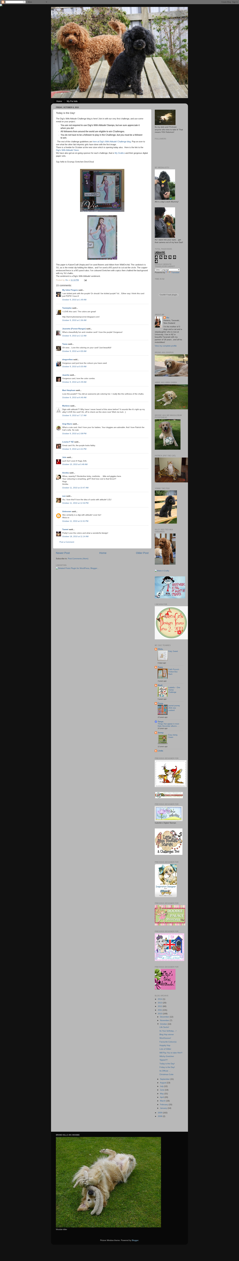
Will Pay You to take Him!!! (170, 1053)
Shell (160, 685)
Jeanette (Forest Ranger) (74, 329)
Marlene (66, 406)
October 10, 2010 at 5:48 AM (75, 464)
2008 (160, 1116)
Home (59, 101)
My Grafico (120, 153)
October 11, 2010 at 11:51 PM (75, 521)
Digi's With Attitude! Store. (67, 150)
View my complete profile (166, 346)
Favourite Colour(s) (167, 1042)
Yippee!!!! (163, 1060)
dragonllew (67, 359)
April (162, 1097)
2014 (160, 999)
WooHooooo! (165, 1038)
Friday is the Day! (167, 1067)
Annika (65, 473)
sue (64, 496)
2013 (160, 1003)
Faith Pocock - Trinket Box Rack (174, 671)
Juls (64, 457)
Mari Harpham (68, 390)
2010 (160, 1014)
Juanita (65, 375)
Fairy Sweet (173, 651)
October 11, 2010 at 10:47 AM (75, 488)
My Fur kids (72, 101)
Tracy (160, 667)
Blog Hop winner (166, 1034)
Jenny (160, 733)
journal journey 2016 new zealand (174, 708)
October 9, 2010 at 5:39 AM (74, 382)
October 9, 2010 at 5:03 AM (74, 367)
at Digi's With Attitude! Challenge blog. (114, 141)
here (95, 141)
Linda (160, 751)
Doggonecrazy (67, 13)
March (163, 1101)
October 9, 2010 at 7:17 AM (74, 415)
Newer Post (63, 552)
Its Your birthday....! (167, 1031)
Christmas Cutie (166, 1074)
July (162, 1086)
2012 (160, 1006)
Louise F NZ (68, 442)
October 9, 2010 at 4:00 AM (74, 351)
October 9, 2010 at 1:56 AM (74, 320)
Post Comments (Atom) (78, 559)
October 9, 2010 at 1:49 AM (74, 300)
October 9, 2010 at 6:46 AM (74, 397)
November (165, 1020)
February (164, 1105)
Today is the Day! (167, 1064)
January (164, 1108)
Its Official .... (165, 1071)
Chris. (160, 649)
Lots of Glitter (165, 1049)
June (162, 1090)
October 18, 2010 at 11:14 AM (75, 536)
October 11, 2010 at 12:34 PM (75, 503)
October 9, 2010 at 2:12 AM (74, 336)
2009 (160, 1113)
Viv (167, 318)
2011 (160, 1010)
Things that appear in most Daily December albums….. (169, 725)
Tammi (65, 529)
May (162, 1094)
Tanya (160, 722)
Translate (175, 272)
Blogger (135, 1240)
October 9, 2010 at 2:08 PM (74, 434)
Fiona (160, 703)
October (164, 1024)
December (165, 1017)
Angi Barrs (67, 424)
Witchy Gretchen (166, 1056)
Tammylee (67, 308)
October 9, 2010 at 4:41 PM (74, 449)
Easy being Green (172, 736)
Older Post (142, 552)
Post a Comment (66, 542)
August (163, 1083)
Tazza (64, 344)
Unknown (66, 511)
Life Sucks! (164, 1027)
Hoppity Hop (164, 1045)
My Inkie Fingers (70, 290)
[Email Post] (85, 280)
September (165, 1079)
